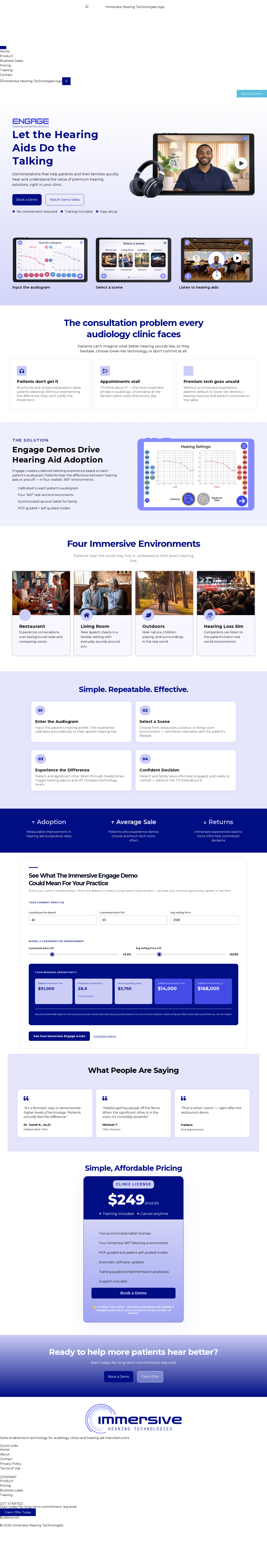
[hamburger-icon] (3, 47)
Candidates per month (42, 912)
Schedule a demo (104, 1036)
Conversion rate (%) (112, 912)
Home (5, 51)
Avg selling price (180, 912)
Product (6, 56)
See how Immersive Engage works (59, 1036)
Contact (6, 75)
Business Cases (11, 61)
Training (6, 70)
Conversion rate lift (41, 948)
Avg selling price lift (148, 948)
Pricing (5, 65)
